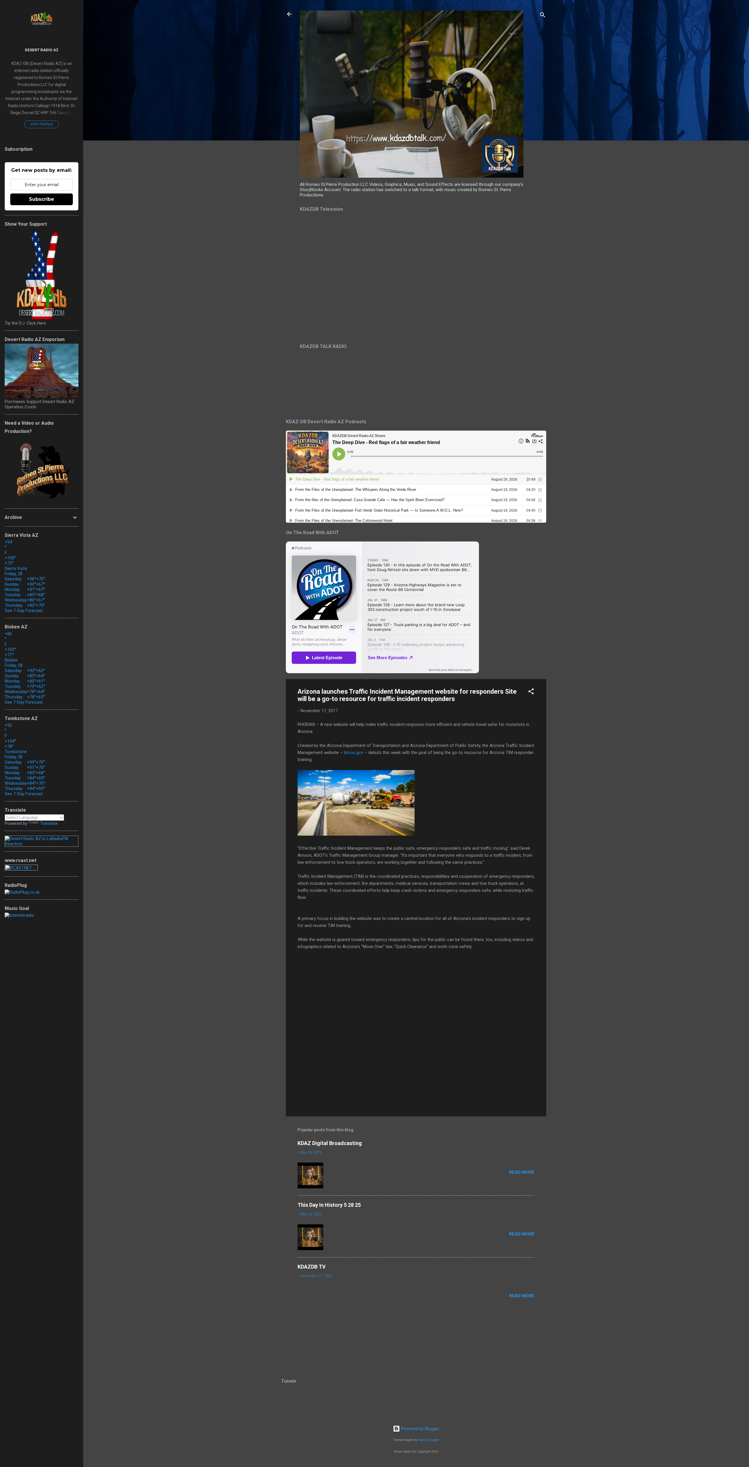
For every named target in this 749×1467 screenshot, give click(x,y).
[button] (531, 692)
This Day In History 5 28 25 (329, 1205)
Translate (49, 823)
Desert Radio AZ (42, 49)
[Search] (542, 16)
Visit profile (41, 124)
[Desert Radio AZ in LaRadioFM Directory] (41, 843)
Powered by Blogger (419, 1428)
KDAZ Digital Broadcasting (330, 1143)
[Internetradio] (19, 915)
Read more (522, 1172)
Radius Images (428, 1440)
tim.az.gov (353, 752)
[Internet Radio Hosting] (21, 869)
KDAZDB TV (312, 1267)
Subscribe (41, 199)
